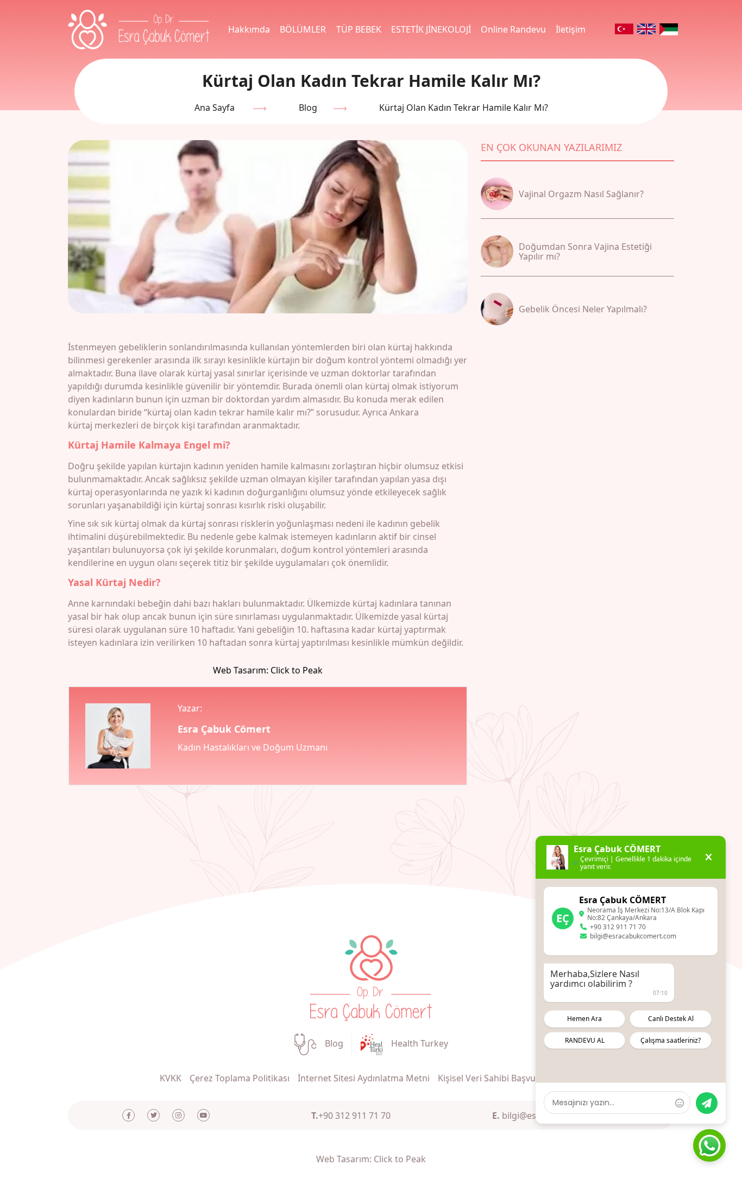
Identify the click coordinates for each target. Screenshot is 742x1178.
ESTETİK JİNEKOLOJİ (431, 29)
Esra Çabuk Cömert (224, 728)
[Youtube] (203, 1115)
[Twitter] (153, 1115)
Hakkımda (249, 29)
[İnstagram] (178, 1115)
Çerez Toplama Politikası (240, 1078)
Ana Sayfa (214, 108)
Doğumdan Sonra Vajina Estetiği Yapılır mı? (585, 251)
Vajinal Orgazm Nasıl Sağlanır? (581, 194)
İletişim (571, 29)
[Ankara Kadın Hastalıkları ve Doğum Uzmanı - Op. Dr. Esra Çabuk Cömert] (371, 977)
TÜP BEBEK (358, 29)
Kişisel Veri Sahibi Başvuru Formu (506, 1078)
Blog (308, 108)
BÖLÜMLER (303, 29)
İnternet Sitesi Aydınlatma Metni (364, 1078)
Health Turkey (419, 1043)
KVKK (170, 1078)
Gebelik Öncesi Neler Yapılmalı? (583, 309)
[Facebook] (128, 1115)
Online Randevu (513, 29)
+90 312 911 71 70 (351, 1115)
